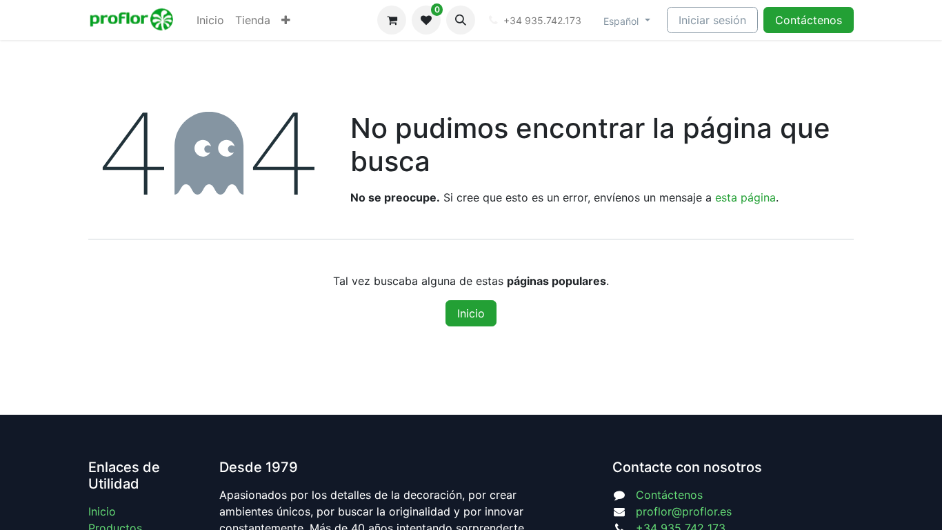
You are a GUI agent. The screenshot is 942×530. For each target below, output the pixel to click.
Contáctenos (808, 20)
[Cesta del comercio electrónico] (391, 20)
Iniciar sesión (712, 20)
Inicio (471, 313)
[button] (460, 20)
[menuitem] (210, 20)
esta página (745, 197)
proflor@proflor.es (684, 511)
